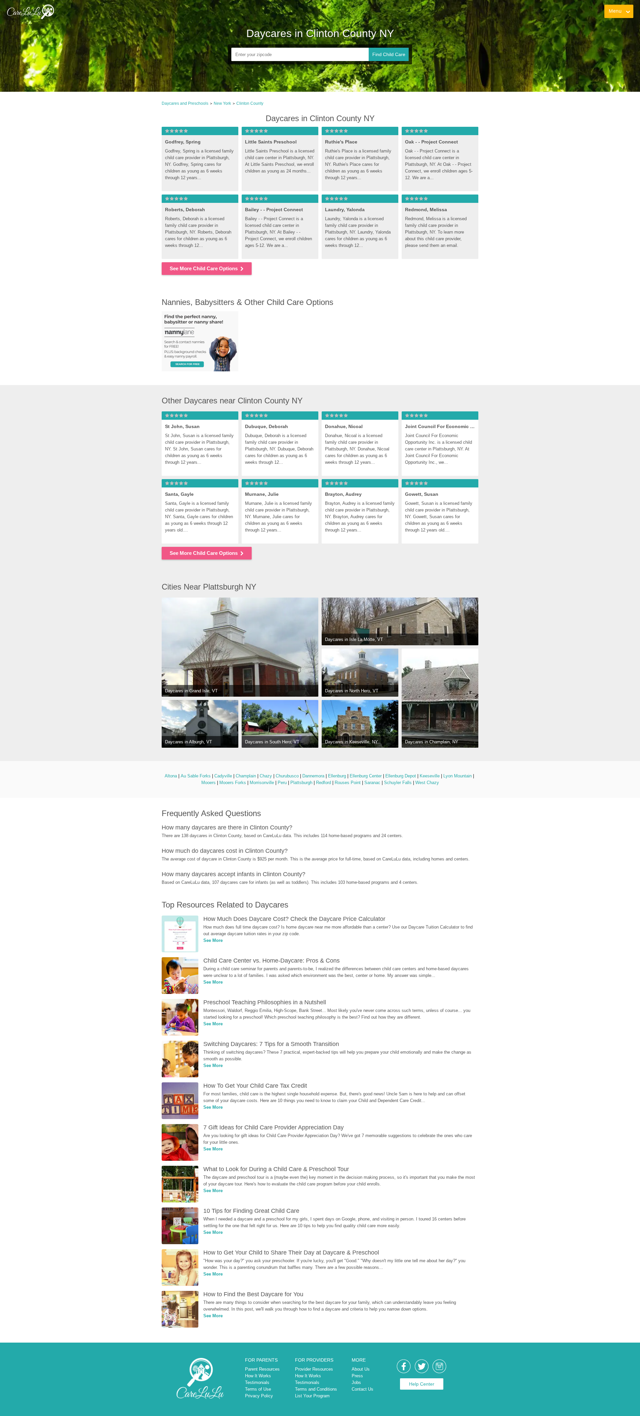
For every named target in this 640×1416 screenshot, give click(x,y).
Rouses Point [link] (348, 782)
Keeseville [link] (430, 775)
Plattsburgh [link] (301, 782)
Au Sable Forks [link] (196, 775)
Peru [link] (282, 782)
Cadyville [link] (223, 775)
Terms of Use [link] (258, 1389)
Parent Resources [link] (262, 1369)
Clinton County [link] (249, 103)
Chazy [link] (266, 775)
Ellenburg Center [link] (366, 775)
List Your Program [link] (312, 1395)
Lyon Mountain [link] (457, 775)
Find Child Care (388, 54)
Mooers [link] (208, 782)
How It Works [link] (258, 1375)
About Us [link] (361, 1369)
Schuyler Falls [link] (398, 782)
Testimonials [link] (257, 1382)
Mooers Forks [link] (232, 782)
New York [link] (222, 103)
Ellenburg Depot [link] (400, 775)
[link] (30, 11)
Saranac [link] (372, 782)
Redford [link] (323, 782)
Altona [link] (171, 775)
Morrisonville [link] (262, 782)
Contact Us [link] (362, 1389)
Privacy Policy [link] (259, 1395)
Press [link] (357, 1375)
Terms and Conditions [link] (316, 1389)
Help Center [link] (421, 1384)
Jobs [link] (356, 1382)
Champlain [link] (246, 775)
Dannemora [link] (313, 775)
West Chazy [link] (427, 782)
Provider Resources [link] (314, 1369)
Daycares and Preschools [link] (185, 103)
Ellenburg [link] (337, 775)
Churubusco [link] (287, 775)
